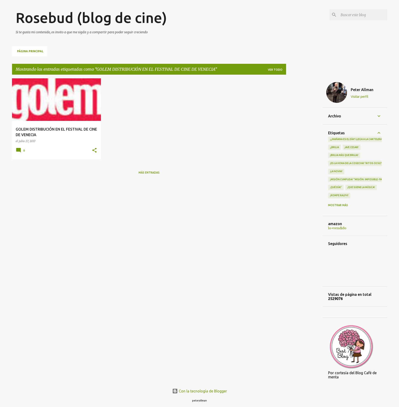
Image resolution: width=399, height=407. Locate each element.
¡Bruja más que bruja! (344, 155)
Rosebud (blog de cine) (91, 17)
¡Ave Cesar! (352, 147)
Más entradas (149, 172)
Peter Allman (362, 90)
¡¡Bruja (334, 147)
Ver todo (275, 69)
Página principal (30, 51)
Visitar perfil (359, 96)
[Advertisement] (304, 147)
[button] (94, 150)
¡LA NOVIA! (336, 171)
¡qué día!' (336, 187)
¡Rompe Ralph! (339, 195)
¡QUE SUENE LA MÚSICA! (361, 187)
